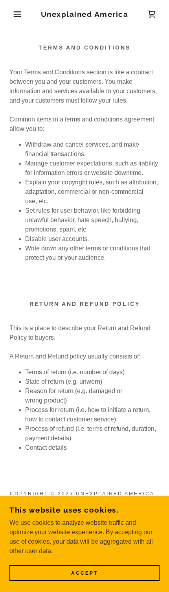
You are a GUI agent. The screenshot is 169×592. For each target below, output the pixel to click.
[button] (12, 14)
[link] (85, 14)
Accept (84, 573)
